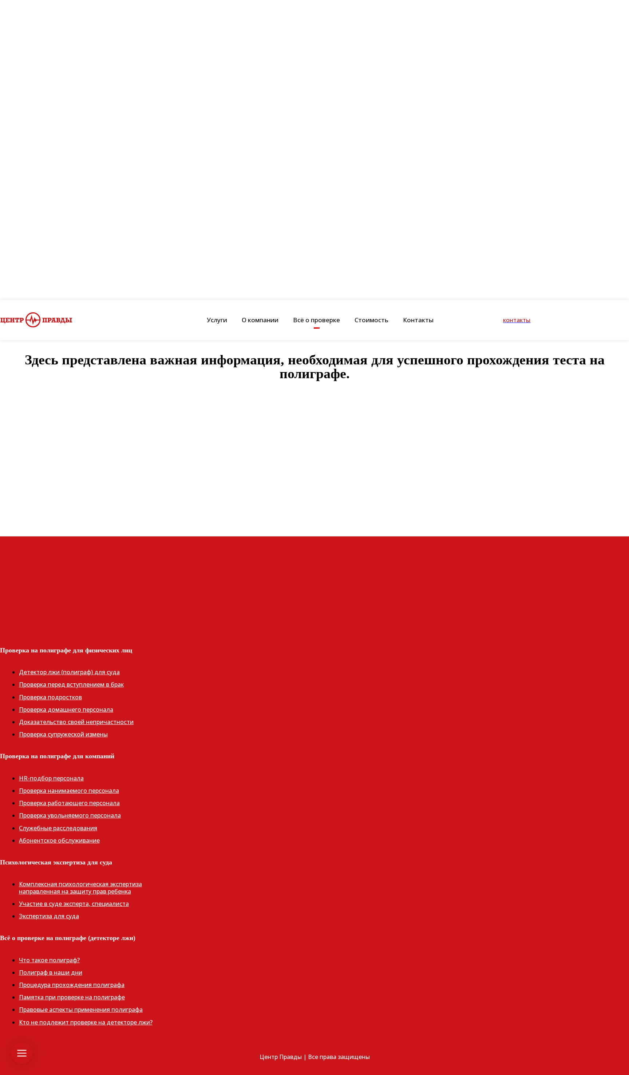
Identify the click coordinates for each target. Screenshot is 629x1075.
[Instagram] (31, 598)
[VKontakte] (53, 598)
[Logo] (36, 320)
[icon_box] (314, 450)
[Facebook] (9, 598)
